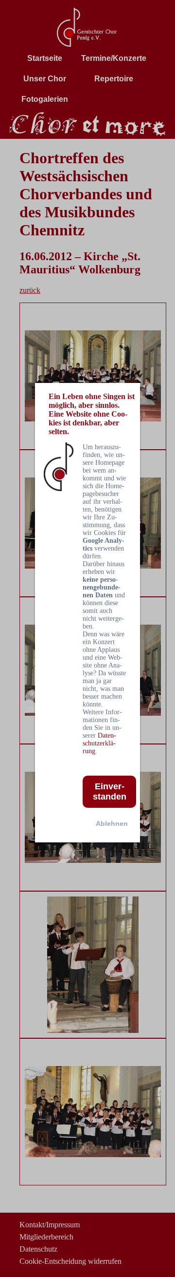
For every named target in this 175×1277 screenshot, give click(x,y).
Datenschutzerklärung (99, 743)
